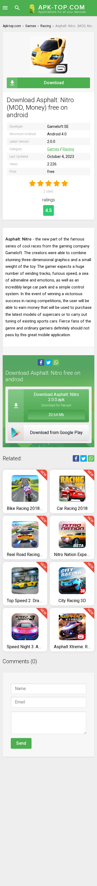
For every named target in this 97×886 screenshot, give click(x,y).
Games (53, 149)
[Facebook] (41, 362)
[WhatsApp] (56, 362)
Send (21, 743)
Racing (68, 149)
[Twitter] (48, 362)
